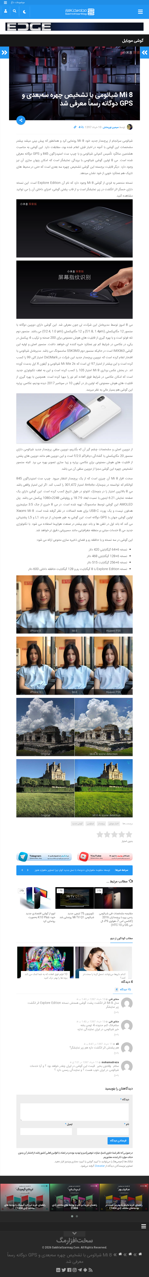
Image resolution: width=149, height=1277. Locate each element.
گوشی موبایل (133, 40)
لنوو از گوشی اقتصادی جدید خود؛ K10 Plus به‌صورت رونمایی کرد (40, 917)
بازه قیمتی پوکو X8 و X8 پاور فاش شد (91, 874)
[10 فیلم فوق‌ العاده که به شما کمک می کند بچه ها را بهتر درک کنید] (45, 962)
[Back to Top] (74, 1234)
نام (126, 1124)
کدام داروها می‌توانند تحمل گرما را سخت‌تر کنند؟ (104, 976)
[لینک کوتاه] (75, 127)
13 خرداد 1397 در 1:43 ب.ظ (90, 999)
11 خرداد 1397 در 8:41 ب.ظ (98, 1044)
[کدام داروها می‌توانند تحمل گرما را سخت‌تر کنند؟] (103, 962)
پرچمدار (101, 824)
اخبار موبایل (114, 824)
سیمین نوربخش (111, 127)
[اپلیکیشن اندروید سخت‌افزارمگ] (85, 1270)
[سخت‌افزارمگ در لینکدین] (58, 1270)
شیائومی (90, 824)
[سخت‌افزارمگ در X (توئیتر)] (64, 1270)
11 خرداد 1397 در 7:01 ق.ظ (84, 1062)
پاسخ (116, 1012)
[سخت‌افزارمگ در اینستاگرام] (74, 1270)
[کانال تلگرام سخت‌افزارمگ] (80, 1270)
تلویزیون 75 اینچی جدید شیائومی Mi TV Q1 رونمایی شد (77, 915)
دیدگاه (121, 990)
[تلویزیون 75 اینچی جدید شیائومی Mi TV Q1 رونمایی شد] (74, 898)
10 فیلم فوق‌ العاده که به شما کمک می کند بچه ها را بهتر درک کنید (46, 976)
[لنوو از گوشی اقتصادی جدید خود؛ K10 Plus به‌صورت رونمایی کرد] (36, 898)
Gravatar (99, 1166)
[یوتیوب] (105, 857)
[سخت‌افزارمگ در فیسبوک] (69, 1270)
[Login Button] (5, 10)
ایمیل (68, 1124)
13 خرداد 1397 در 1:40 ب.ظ (90, 1022)
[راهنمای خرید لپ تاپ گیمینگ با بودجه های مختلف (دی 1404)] (24, 1197)
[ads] (74, 27)
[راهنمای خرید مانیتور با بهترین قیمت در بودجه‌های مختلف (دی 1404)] (124, 1197)
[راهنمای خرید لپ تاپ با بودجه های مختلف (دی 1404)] (74, 1197)
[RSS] (90, 1270)
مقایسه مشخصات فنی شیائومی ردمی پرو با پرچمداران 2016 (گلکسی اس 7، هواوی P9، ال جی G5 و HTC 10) (116, 919)
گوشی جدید (77, 824)
